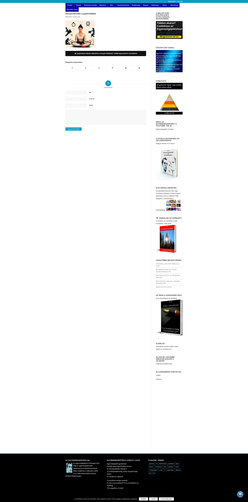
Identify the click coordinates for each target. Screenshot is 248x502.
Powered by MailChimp (164, 364)
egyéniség (151, 463)
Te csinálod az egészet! (115, 476)
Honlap (91, 105)
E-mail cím (92, 98)
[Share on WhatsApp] (99, 68)
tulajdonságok (170, 470)
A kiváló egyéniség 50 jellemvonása (119, 466)
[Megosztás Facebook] (72, 68)
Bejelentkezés (171, 1)
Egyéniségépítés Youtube (165, 129)
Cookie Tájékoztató (166, 499)
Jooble (158, 375)
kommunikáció (158, 466)
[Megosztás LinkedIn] (126, 68)
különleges (170, 466)
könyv (165, 466)
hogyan (177, 463)
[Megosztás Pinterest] (112, 68)
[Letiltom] (246, 499)
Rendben (143, 499)
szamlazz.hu (166, 349)
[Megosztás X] (85, 68)
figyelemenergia (163, 463)
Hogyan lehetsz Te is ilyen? (165, 143)
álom (150, 473)
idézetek (151, 466)
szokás (161, 470)
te (164, 470)
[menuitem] (172, 1)
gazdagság (171, 463)
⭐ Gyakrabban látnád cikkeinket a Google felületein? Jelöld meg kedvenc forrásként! (105, 53)
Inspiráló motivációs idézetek (163, 287)
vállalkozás (178, 470)
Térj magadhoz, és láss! (115, 488)
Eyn (79, 17)
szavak (177, 466)
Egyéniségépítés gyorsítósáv (117, 464)
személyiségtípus (153, 470)
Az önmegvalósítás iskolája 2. (117, 469)
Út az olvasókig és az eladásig (166, 298)
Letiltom (153, 499)
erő (156, 463)
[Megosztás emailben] (139, 68)
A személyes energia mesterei (117, 480)
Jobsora (158, 379)
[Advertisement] (169, 417)
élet (154, 473)
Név (90, 92)
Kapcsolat (180, 1)
